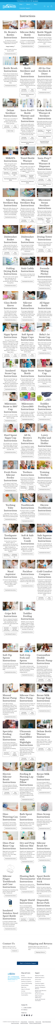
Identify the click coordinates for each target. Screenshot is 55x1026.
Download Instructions (10, 53)
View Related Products (10, 634)
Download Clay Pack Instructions (6, 629)
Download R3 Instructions (48, 131)
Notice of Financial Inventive (35, 1023)
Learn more (37, 1)
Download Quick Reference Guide (27, 95)
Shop (21, 4)
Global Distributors (39, 977)
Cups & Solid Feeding (26, 983)
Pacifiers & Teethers (26, 981)
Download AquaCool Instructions (31, 488)
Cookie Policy (31, 1021)
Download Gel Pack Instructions (15, 629)
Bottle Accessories (26, 979)
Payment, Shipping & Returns (40, 988)
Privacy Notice (24, 1021)
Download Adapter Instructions (31, 177)
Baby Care (23, 987)
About (28, 4)
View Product (32, 90)
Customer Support (25, 8)
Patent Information (15, 1023)
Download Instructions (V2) (14, 174)
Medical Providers (39, 975)
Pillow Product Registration (38, 996)
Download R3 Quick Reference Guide (44, 142)
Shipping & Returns (40, 952)
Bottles (23, 975)
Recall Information (39, 994)
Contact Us (14, 950)
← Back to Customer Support (27, 963)
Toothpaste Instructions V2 (14, 556)
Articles (23, 991)
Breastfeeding (24, 985)
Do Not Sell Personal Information (40, 1000)
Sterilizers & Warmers (26, 977)
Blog (35, 4)
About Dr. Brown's (25, 989)
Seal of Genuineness (46, 1021)
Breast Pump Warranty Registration (40, 991)
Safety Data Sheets (40, 985)
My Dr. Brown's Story (26, 993)
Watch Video (10, 130)
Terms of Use (38, 1021)
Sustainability (24, 995)
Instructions (38, 979)
